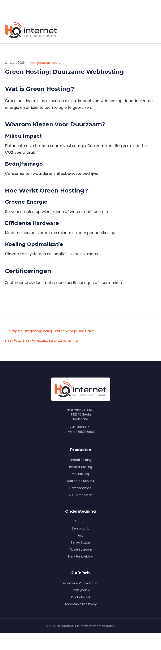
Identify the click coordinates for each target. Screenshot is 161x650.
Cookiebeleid (80, 597)
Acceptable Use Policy (80, 604)
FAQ (80, 535)
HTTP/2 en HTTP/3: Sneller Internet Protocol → (43, 341)
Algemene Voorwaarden (80, 583)
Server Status (80, 542)
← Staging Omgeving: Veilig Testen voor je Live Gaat (49, 331)
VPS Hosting (80, 474)
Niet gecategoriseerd (45, 63)
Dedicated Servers (80, 481)
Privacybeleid (80, 590)
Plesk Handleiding (80, 556)
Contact (80, 521)
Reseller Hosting (80, 467)
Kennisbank (80, 528)
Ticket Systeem (80, 549)
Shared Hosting (81, 460)
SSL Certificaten (80, 495)
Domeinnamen (80, 488)
